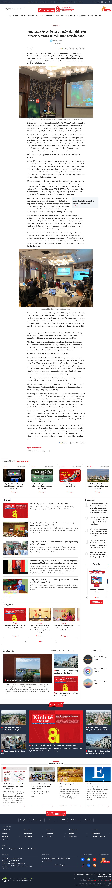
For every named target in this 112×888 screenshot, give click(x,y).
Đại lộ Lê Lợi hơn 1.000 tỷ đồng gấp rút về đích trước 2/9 (97, 729)
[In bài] (28, 48)
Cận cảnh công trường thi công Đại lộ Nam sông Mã (11, 729)
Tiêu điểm (16, 15)
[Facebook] (92, 2)
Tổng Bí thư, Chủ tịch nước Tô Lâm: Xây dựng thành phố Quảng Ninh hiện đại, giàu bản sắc (54, 581)
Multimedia (8, 651)
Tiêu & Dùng (44, 2)
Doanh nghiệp (70, 15)
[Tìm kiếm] (7, 9)
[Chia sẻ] (83, 48)
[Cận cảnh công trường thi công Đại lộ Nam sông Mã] (13, 717)
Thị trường (60, 15)
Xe (52, 2)
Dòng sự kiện (56, 764)
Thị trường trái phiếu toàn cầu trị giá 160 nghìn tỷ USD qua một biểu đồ (42, 486)
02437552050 (48, 861)
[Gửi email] (77, 48)
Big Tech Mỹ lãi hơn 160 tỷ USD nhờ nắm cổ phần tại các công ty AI (14, 486)
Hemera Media (29, 879)
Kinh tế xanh (49, 15)
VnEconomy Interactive (96, 784)
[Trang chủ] (10, 16)
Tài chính (31, 15)
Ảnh (3, 849)
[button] (40, 641)
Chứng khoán (32, 2)
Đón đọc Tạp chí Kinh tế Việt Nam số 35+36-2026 (49, 504)
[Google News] (109, 2)
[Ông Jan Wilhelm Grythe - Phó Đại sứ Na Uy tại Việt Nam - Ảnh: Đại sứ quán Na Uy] (56, 67)
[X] (95, 2)
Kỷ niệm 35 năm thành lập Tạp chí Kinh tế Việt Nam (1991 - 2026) (41, 786)
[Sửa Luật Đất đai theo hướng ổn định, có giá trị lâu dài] (98, 741)
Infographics (67, 651)
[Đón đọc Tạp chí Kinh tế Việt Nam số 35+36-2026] (56, 726)
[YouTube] (102, 2)
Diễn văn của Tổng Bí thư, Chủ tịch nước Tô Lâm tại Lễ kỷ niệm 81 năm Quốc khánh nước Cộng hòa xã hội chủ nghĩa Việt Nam (53, 562)
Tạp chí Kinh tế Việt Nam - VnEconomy (99, 880)
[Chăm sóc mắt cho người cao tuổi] (13, 741)
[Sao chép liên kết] (80, 48)
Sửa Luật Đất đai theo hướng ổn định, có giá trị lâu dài (66, 672)
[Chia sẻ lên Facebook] (70, 48)
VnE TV (58, 2)
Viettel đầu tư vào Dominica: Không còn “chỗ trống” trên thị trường (98, 486)
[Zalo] (99, 2)
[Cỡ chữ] (31, 48)
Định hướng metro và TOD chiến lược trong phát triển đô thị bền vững (13, 786)
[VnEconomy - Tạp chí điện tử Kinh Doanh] (56, 813)
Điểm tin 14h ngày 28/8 (101, 658)
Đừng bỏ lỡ (8, 605)
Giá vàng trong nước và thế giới (69, 785)
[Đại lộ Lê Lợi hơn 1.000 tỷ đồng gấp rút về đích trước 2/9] (98, 717)
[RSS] (95, 865)
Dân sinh (98, 15)
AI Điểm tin (96, 651)
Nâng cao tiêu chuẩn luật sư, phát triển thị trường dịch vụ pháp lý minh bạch (99, 555)
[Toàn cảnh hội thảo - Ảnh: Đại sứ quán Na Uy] (56, 250)
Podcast (60, 651)
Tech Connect (68, 2)
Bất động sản (81, 15)
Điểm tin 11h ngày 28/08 (101, 670)
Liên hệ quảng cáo (59, 865)
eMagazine (62, 466)
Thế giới (90, 15)
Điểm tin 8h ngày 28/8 (100, 682)
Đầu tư (23, 15)
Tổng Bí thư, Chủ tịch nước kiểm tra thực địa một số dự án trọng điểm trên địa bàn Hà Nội (54, 543)
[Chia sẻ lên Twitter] (73, 48)
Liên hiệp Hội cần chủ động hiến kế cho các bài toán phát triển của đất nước (64, 628)
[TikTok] (106, 2)
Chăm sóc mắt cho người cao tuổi (13, 752)
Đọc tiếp (7, 500)
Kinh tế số (39, 15)
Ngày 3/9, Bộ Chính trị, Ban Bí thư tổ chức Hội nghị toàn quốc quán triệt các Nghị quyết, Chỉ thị (53, 524)
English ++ (79, 2)
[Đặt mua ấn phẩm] (106, 8)
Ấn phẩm (15, 623)
